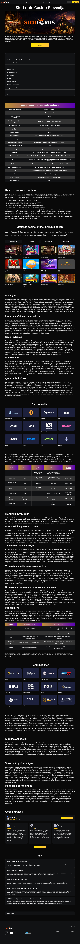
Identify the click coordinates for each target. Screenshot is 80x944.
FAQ (8, 94)
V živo (30, 241)
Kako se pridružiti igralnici (13, 63)
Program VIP (10, 75)
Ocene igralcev (11, 91)
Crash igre (47, 241)
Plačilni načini (10, 69)
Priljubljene (12, 241)
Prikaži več (40, 846)
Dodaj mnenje (67, 818)
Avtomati (65, 241)
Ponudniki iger (10, 78)
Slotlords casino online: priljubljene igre (17, 66)
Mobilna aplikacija (11, 81)
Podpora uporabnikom (12, 88)
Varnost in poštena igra (13, 84)
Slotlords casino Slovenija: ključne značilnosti (18, 59)
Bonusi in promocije (12, 72)
